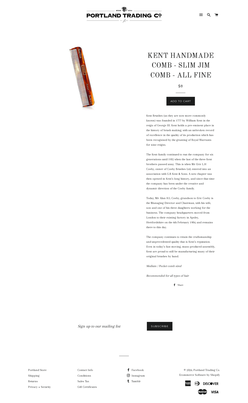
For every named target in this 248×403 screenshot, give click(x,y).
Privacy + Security (39, 387)
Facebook (137, 370)
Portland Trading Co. (206, 370)
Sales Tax (83, 381)
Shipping (34, 375)
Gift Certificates (87, 387)
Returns (33, 381)
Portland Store (37, 370)
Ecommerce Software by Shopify (199, 375)
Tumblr (136, 381)
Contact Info (85, 370)
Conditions (84, 375)
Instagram (138, 375)
